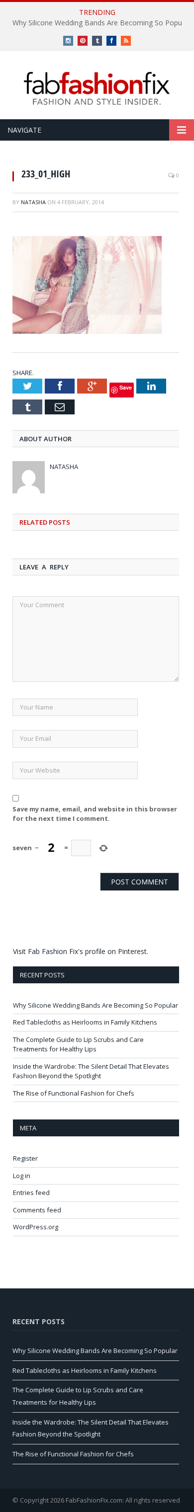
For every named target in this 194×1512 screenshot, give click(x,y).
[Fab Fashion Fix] (97, 88)
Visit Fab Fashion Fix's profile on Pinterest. (80, 951)
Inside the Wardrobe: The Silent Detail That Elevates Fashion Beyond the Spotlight (91, 1071)
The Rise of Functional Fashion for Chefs (73, 1093)
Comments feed (37, 1209)
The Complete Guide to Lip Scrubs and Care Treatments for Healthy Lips (78, 1044)
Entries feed (31, 1192)
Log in (21, 1175)
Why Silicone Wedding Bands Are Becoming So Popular (95, 1005)
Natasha (33, 202)
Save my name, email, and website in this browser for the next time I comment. (94, 813)
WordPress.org (35, 1226)
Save (125, 387)
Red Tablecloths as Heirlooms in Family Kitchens (85, 1022)
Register (25, 1158)
